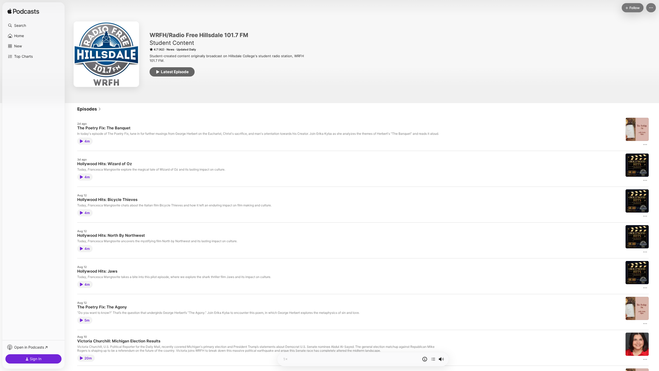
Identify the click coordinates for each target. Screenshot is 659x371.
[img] (23, 11)
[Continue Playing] (433, 359)
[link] (89, 109)
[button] (33, 25)
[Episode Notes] (425, 359)
